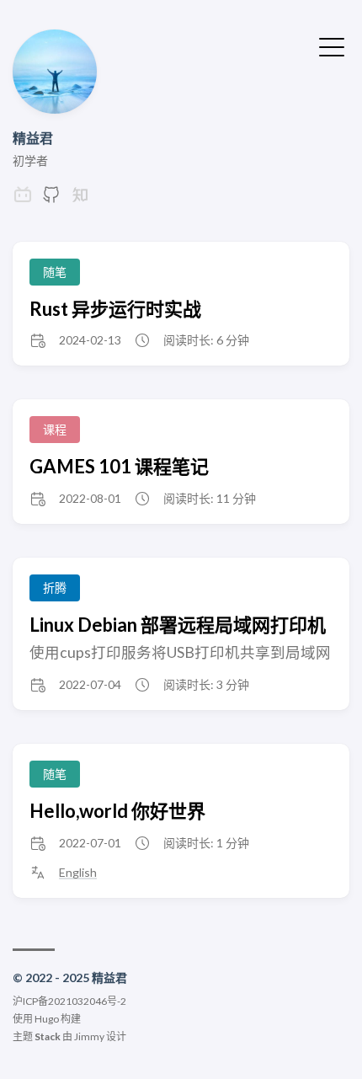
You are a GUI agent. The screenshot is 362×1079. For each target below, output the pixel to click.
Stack (48, 1036)
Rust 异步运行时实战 (115, 308)
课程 (55, 429)
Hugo (47, 1018)
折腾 (55, 587)
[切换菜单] (331, 45)
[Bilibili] (23, 199)
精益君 (33, 138)
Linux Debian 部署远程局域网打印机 (177, 624)
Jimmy (89, 1036)
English (78, 872)
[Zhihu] (80, 199)
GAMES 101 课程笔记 (119, 466)
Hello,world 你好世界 (117, 810)
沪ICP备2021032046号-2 (69, 1001)
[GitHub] (51, 199)
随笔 (55, 271)
